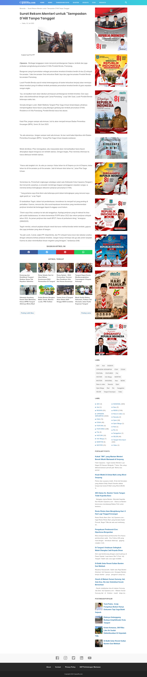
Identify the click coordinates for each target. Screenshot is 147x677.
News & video (100, 384)
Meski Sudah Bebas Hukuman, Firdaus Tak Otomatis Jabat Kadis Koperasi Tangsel (83, 301)
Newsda (110, 384)
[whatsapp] (83, 252)
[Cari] (126, 3)
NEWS (123, 380)
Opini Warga (100, 388)
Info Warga (108, 377)
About (48, 667)
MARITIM (118, 377)
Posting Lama (86, 313)
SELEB (98, 392)
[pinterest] (65, 252)
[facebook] (29, 252)
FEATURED (109, 373)
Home (42, 2)
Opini (117, 384)
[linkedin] (81, 659)
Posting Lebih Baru (27, 313)
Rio (113, 388)
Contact (58, 667)
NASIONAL (108, 380)
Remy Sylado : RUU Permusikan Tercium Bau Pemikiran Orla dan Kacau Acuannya (64, 278)
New (116, 380)
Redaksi (102, 2)
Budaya (86, 2)
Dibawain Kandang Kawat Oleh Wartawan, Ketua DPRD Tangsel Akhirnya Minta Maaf (28, 301)
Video (120, 392)
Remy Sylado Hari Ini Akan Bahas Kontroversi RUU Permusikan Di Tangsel (46, 278)
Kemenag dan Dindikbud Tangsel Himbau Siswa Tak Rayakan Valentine (27, 278)
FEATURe (99, 373)
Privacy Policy (70, 667)
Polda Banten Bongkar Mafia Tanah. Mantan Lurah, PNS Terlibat (46, 300)
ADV (97, 365)
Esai (94, 2)
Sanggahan (120, 388)
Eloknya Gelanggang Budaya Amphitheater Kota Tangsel (115, 620)
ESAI (116, 369)
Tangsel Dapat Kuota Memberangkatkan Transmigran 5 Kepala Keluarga (83, 278)
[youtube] (89, 659)
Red (108, 388)
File (117, 373)
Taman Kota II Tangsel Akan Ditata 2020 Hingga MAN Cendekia (65, 300)
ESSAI (123, 369)
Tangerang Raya (62, 2)
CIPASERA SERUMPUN (104, 369)
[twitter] (47, 252)
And (103, 365)
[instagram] (65, 659)
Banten (76, 2)
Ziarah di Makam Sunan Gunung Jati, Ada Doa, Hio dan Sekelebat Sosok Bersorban (110, 582)
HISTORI (99, 377)
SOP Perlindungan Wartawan (90, 667)
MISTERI (99, 380)
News (50, 2)
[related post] (28, 268)
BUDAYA (110, 365)
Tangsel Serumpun (109, 392)
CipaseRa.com (78, 674)
